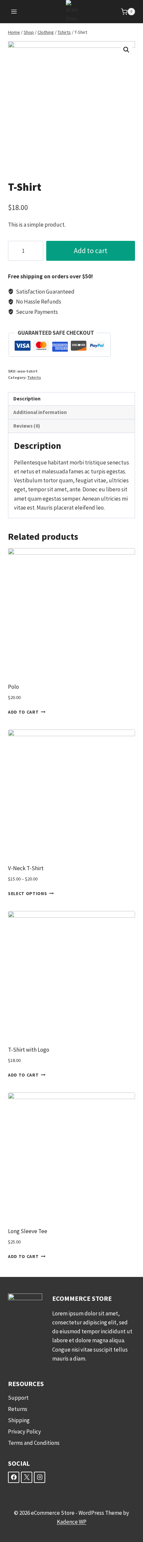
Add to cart (90, 250)
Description (27, 398)
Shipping (19, 1420)
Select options (27, 893)
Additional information (40, 412)
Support (18, 1397)
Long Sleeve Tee (27, 1231)
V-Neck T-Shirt (26, 868)
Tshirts (34, 377)
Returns (17, 1409)
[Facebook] (13, 1477)
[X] (26, 1477)
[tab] (71, 399)
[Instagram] (39, 1477)
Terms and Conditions (34, 1442)
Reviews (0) (26, 426)
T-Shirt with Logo (28, 1049)
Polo (13, 686)
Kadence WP (71, 1521)
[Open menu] (14, 12)
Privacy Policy (24, 1431)
